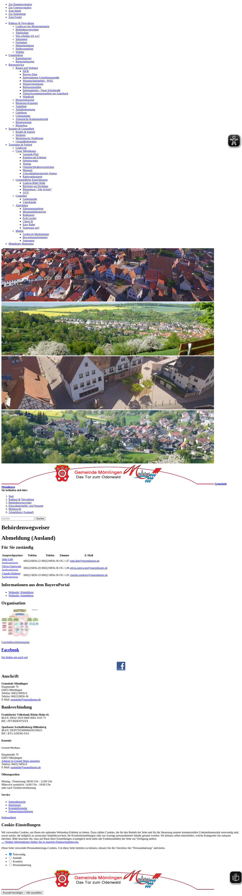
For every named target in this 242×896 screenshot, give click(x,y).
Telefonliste (22, 32)
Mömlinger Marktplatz (21, 243)
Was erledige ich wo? (28, 35)
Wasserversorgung (33, 83)
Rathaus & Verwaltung (21, 23)
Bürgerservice (16, 64)
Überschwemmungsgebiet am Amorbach (45, 93)
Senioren (21, 135)
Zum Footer (15, 17)
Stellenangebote (24, 48)
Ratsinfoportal (23, 58)
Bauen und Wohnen (27, 67)
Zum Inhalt (15, 10)
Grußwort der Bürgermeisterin (32, 26)
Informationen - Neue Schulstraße (41, 90)
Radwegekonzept (32, 176)
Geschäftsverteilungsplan (15, 642)
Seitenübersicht (17, 801)
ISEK (26, 71)
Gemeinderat (16, 55)
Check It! (28, 221)
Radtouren (28, 214)
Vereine (27, 163)
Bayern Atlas (30, 74)
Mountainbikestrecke (34, 211)
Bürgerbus (21, 125)
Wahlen (20, 51)
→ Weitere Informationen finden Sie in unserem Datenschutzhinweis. (40, 841)
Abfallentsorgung (25, 109)
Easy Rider (29, 224)
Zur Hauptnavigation (20, 4)
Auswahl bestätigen (13, 892)
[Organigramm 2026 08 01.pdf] (20, 636)
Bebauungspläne (32, 87)
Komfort (17, 861)
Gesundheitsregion (26, 141)
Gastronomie (30, 198)
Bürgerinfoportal (25, 61)
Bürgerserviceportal (27, 103)
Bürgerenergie (24, 122)
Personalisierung (22, 865)
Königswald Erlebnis (34, 157)
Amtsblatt (21, 106)
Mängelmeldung (25, 45)
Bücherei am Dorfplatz (35, 186)
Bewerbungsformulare (35, 237)
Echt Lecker (29, 218)
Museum (27, 170)
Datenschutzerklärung (21, 811)
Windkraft (28, 96)
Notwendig (19, 854)
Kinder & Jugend (25, 131)
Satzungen (21, 39)
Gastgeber (21, 195)
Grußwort (21, 147)
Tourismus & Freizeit (20, 144)
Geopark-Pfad (30, 154)
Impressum (15, 805)
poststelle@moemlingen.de (26, 699)
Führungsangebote (33, 208)
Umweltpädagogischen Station (40, 173)
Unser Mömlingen (26, 151)
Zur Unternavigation (20, 7)
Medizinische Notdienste (29, 138)
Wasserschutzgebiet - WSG (38, 80)
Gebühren (21, 112)
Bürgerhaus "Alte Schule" (37, 189)
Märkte (20, 230)
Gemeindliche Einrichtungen (32, 179)
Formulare (21, 42)
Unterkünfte (29, 202)
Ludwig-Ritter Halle (34, 182)
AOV (26, 192)
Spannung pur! (31, 227)
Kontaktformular (18, 808)
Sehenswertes (30, 160)
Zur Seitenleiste (17, 13)
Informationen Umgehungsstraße (41, 77)
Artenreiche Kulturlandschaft (32, 119)
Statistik (17, 857)
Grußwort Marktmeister (36, 234)
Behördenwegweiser (27, 29)
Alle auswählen (34, 892)
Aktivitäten (22, 205)
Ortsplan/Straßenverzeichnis (38, 167)
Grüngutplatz (23, 115)
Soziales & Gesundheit (21, 128)
